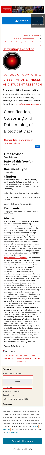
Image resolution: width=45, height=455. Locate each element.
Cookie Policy (13, 432)
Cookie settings (22, 448)
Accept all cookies (23, 440)
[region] (22, 431)
